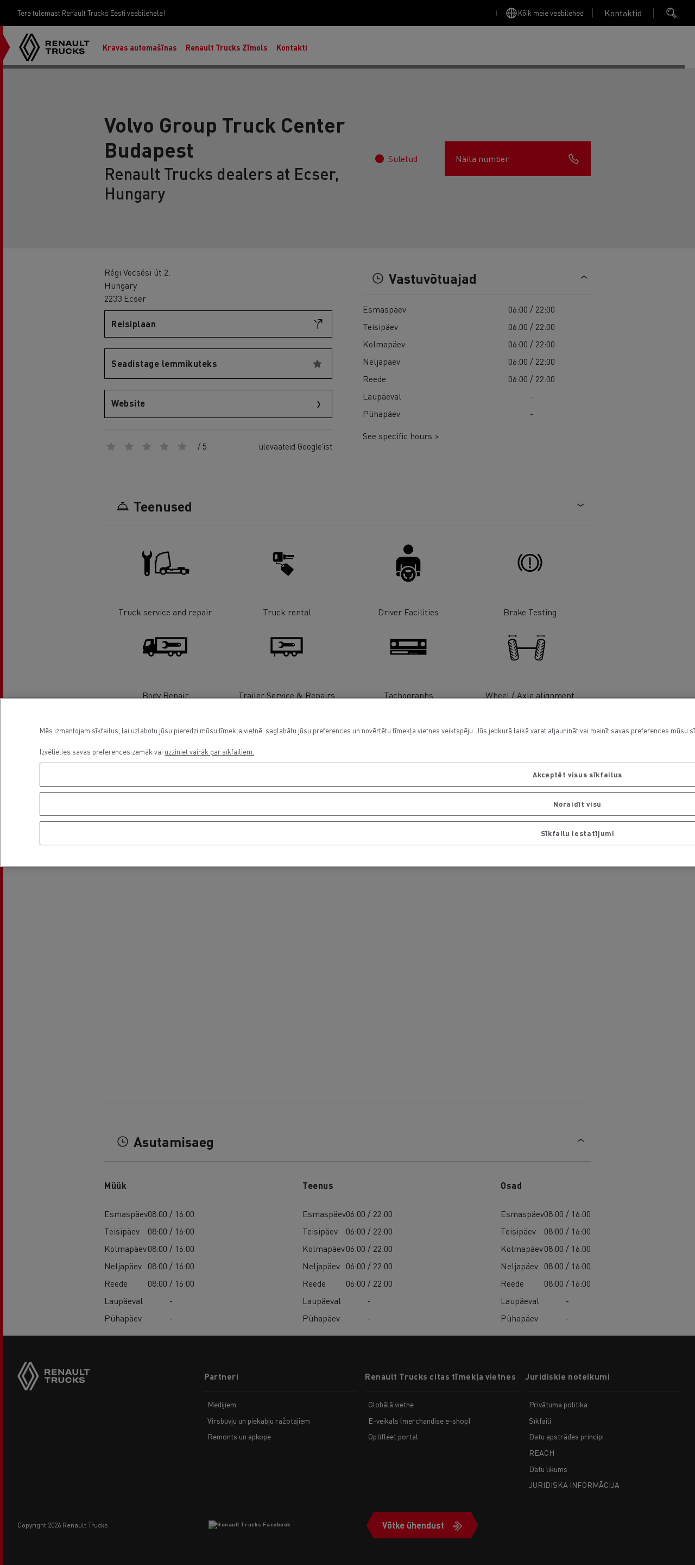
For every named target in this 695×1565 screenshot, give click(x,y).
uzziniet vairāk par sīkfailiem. (209, 751)
